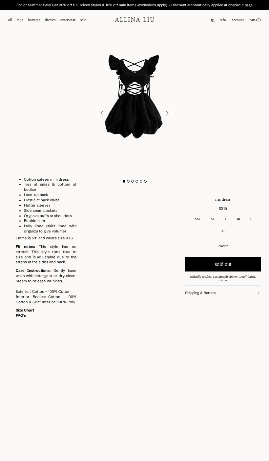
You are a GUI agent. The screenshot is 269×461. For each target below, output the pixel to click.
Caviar (223, 246)
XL (222, 230)
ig (212, 20)
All (10, 20)
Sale (83, 20)
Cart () (255, 20)
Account (238, 20)
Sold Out (223, 264)
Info (223, 20)
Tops (20, 20)
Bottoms (34, 20)
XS (212, 218)
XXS (197, 218)
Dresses (50, 20)
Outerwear (67, 20)
